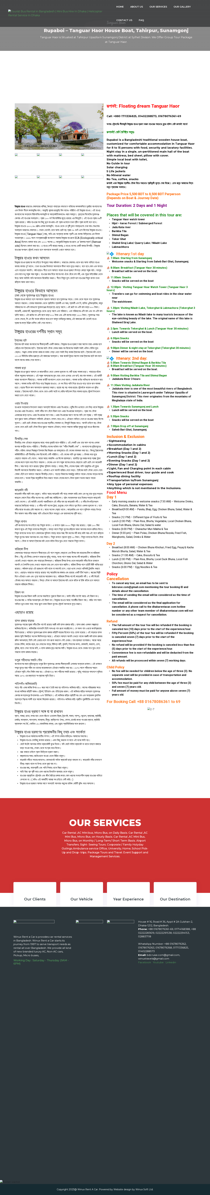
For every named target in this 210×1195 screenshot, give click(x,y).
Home (120, 6)
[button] (109, 709)
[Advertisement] (105, 75)
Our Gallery (182, 6)
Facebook (144, 962)
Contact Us (124, 20)
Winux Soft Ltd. (144, 1189)
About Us (136, 6)
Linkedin (171, 962)
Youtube (158, 962)
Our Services (158, 6)
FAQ (141, 20)
